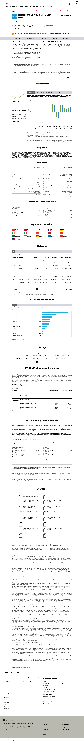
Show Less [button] (68, 77)
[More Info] (43, 92)
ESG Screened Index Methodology (38, 587)
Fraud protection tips (47, 722)
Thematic (5, 710)
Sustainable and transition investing (50, 689)
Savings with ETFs (27, 681)
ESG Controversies (49, 587)
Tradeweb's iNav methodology (69, 683)
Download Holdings (17, 292)
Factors (5, 706)
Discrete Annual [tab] (40, 92)
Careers (44, 734)
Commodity (6, 693)
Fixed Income (6, 695)
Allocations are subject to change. (18, 339)
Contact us (45, 729)
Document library (66, 681)
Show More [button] (70, 289)
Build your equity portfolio (48, 691)
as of (13, 254)
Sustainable (6, 708)
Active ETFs (45, 687)
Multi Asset (6, 697)
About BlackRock (46, 727)
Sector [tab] (14, 304)
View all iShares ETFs (8, 681)
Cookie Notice (65, 729)
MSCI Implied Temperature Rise (60, 587)
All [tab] (13, 251)
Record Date (14, 110)
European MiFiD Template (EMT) (70, 727)
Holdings (54, 38)
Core (4, 704)
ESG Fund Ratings (56, 586)
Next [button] (38, 362)
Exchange (14, 353)
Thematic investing (46, 685)
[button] (76, 4)
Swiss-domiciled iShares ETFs (10, 685)
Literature (66, 38)
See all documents (24, 540)
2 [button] (39, 289)
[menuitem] (5, 6)
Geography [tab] (20, 304)
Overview (17, 38)
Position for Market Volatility (48, 696)
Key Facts (43, 38)
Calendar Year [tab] (31, 92)
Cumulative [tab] (56, 92)
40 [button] (47, 289)
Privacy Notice (65, 724)
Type (13, 309)
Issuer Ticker (15, 257)
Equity (4, 691)
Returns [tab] (29, 88)
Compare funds (7, 683)
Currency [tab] (27, 304)
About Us (44, 724)
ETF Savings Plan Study (47, 701)
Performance (30, 38)
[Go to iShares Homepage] (8, 4)
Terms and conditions (67, 722)
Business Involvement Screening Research (23, 587)
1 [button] (37, 289)
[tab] (19, 95)
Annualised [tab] (48, 92)
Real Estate (6, 699)
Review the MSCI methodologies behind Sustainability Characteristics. (26, 439)
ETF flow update (46, 703)
